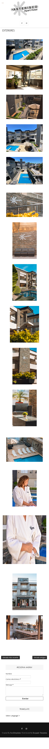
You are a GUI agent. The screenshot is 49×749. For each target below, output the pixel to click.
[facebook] (22, 23)
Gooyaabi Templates (40, 733)
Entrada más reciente (10, 657)
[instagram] (26, 23)
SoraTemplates (15, 733)
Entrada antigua (39, 657)
